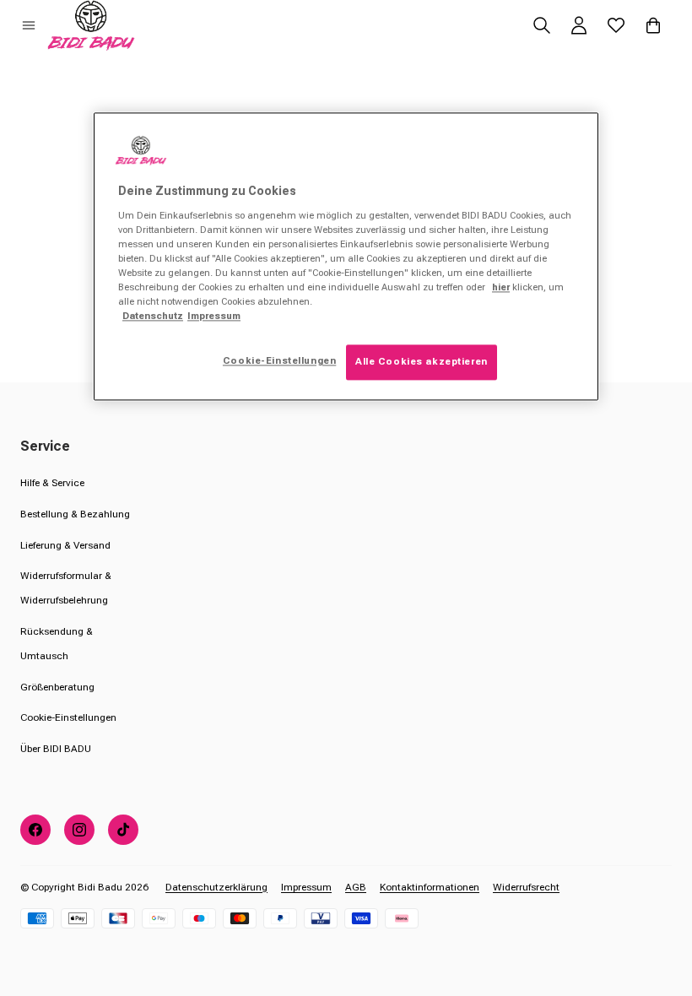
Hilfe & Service (52, 483)
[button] (28, 25)
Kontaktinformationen (429, 887)
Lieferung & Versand (65, 545)
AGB (355, 887)
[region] (346, 256)
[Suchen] (541, 25)
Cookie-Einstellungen (68, 717)
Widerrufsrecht (526, 887)
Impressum (306, 887)
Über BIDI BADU (55, 749)
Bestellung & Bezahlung (75, 514)
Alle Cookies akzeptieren (421, 362)
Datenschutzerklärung (216, 887)
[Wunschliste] (616, 25)
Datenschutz (152, 316)
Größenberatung (57, 687)
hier (501, 287)
